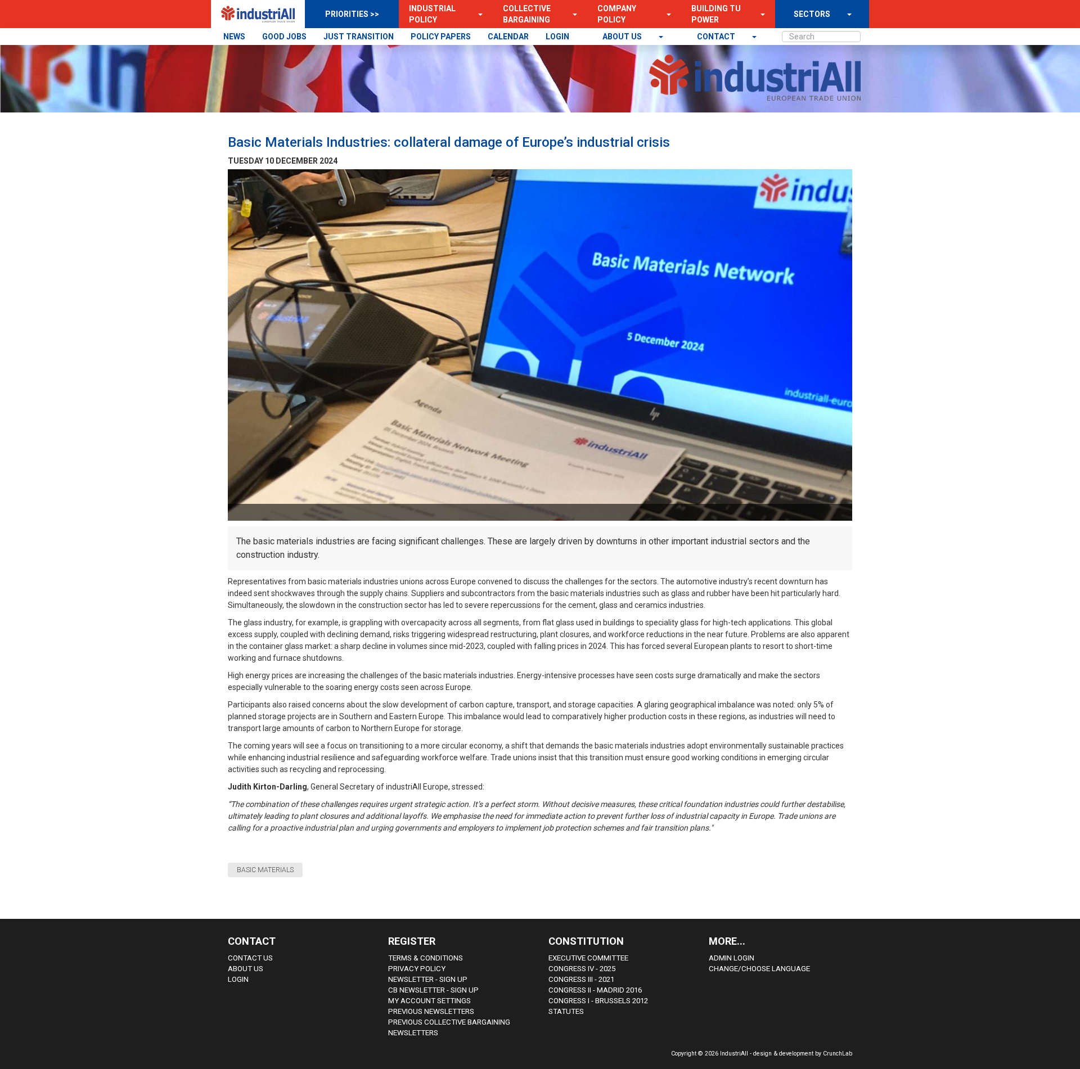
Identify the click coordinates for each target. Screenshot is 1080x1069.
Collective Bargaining (527, 14)
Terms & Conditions (425, 958)
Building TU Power (716, 14)
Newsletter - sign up (427, 979)
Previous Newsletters (431, 1011)
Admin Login (731, 958)
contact (717, 36)
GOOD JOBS (284, 36)
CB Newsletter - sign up (433, 990)
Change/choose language (759, 968)
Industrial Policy (432, 14)
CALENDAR (508, 36)
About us (623, 36)
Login (238, 979)
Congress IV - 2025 (581, 968)
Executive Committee (588, 958)
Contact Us (250, 958)
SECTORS (812, 14)
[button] (477, 14)
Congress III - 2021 (581, 979)
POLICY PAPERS (441, 36)
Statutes (566, 1011)
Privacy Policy (417, 968)
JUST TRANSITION (358, 36)
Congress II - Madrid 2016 (595, 990)
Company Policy (616, 14)
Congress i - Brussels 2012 (598, 1000)
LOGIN (557, 36)
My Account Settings (429, 1000)
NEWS (234, 36)
